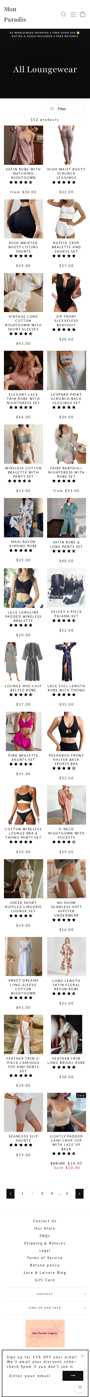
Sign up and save (45, 1307)
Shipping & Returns (45, 1243)
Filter (61, 108)
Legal (45, 1251)
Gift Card (45, 1280)
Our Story (45, 1228)
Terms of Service (45, 1258)
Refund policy (45, 1265)
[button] (22, 182)
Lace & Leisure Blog (45, 1273)
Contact (45, 1294)
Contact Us (45, 1221)
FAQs (45, 1236)
